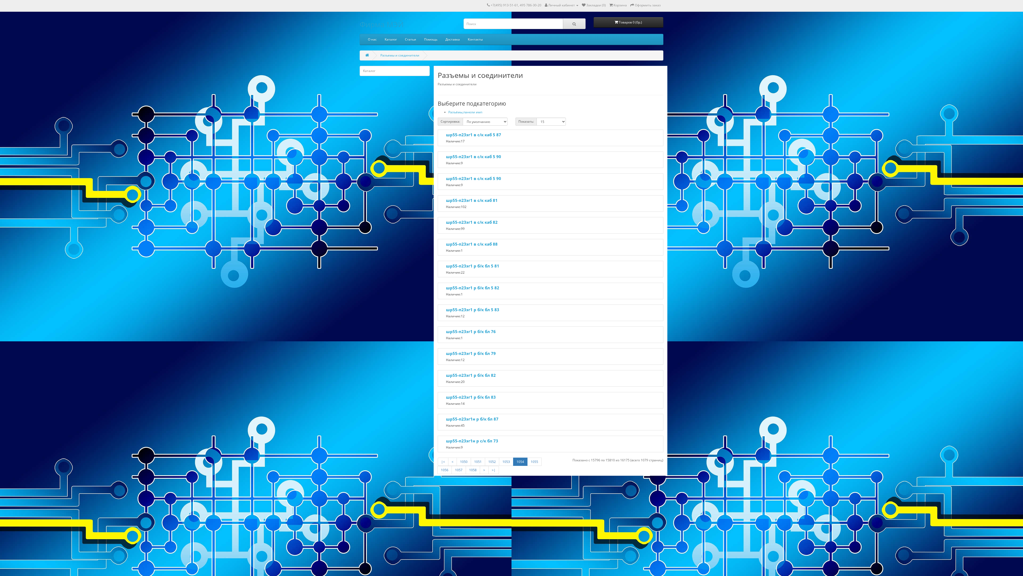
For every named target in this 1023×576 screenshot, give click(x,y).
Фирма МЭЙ (382, 24)
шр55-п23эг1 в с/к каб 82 (472, 222)
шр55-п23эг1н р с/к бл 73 (472, 440)
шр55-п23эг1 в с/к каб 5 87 (473, 134)
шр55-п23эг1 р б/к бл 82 (471, 375)
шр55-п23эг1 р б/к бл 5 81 (472, 266)
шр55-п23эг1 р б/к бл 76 (471, 331)
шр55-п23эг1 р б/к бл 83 (471, 397)
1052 (492, 461)
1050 (464, 461)
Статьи (410, 39)
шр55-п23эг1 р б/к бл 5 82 (472, 287)
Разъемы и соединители (399, 55)
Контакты (475, 39)
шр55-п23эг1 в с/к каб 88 (472, 244)
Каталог (391, 39)
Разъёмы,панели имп (465, 112)
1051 (478, 461)
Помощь (430, 39)
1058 (473, 470)
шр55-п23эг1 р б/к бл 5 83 (472, 309)
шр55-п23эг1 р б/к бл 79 (471, 353)
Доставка (452, 39)
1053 (506, 461)
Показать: (526, 121)
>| (494, 470)
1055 (534, 461)
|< (443, 461)
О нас (372, 39)
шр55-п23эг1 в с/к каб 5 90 (473, 156)
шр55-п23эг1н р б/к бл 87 (472, 419)
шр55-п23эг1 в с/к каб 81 (472, 200)
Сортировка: (450, 121)
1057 (458, 470)
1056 (444, 470)
